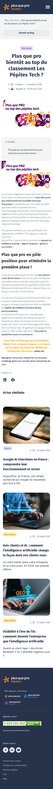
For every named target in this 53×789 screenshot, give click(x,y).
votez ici (39, 351)
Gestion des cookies (12, 760)
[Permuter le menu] (47, 7)
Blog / (7, 20)
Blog (5, 778)
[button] (4, 380)
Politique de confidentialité (15, 765)
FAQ (4, 774)
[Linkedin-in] (12, 750)
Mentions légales (10, 769)
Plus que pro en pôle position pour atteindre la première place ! (25, 151)
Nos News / (15, 20)
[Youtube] (18, 750)
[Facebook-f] (5, 750)
